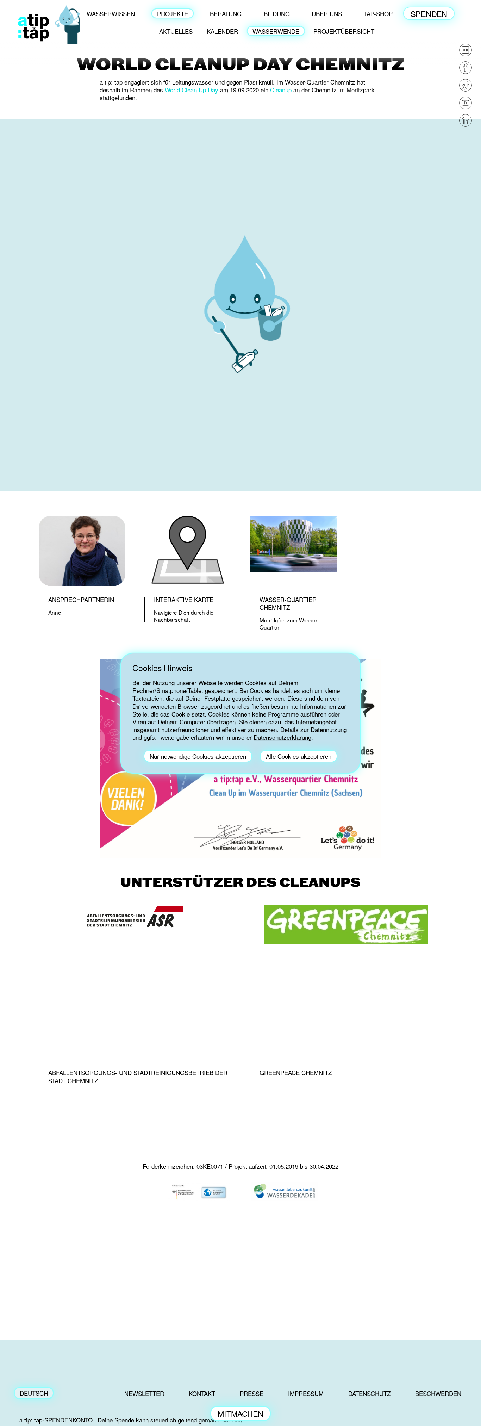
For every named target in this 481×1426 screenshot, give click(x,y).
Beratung (226, 13)
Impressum (306, 1393)
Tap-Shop (378, 13)
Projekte (172, 13)
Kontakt (202, 1393)
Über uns (327, 13)
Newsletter (144, 1393)
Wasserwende (275, 31)
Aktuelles (176, 31)
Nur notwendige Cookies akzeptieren (198, 756)
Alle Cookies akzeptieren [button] (298, 756)
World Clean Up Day (191, 89)
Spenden (429, 13)
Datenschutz (369, 1393)
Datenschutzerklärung (282, 737)
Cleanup (281, 89)
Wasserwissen (111, 13)
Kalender (222, 31)
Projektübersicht (343, 31)
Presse (251, 1393)
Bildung (277, 13)
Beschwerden (438, 1393)
